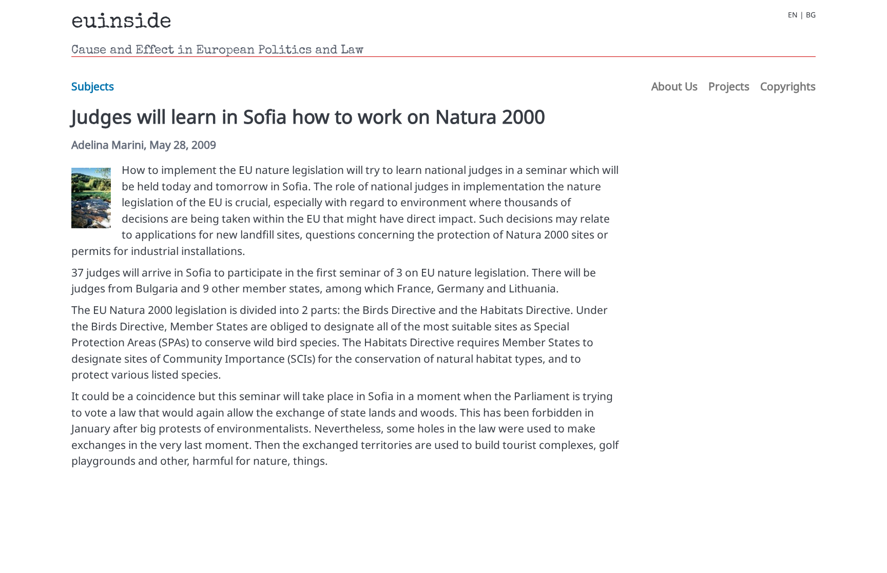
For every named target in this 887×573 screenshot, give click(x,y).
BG (811, 15)
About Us (674, 86)
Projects (728, 86)
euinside (121, 22)
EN (793, 15)
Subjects (92, 86)
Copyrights (788, 86)
